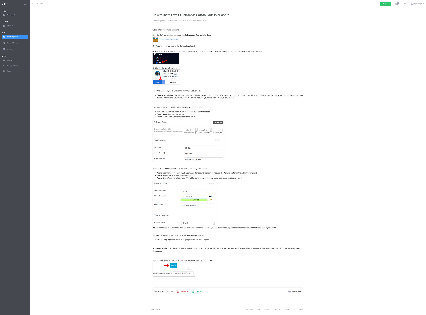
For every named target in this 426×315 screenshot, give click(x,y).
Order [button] (385, 4)
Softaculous (172, 21)
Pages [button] (15, 71)
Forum (182, 21)
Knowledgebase (160, 21)
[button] (397, 4)
